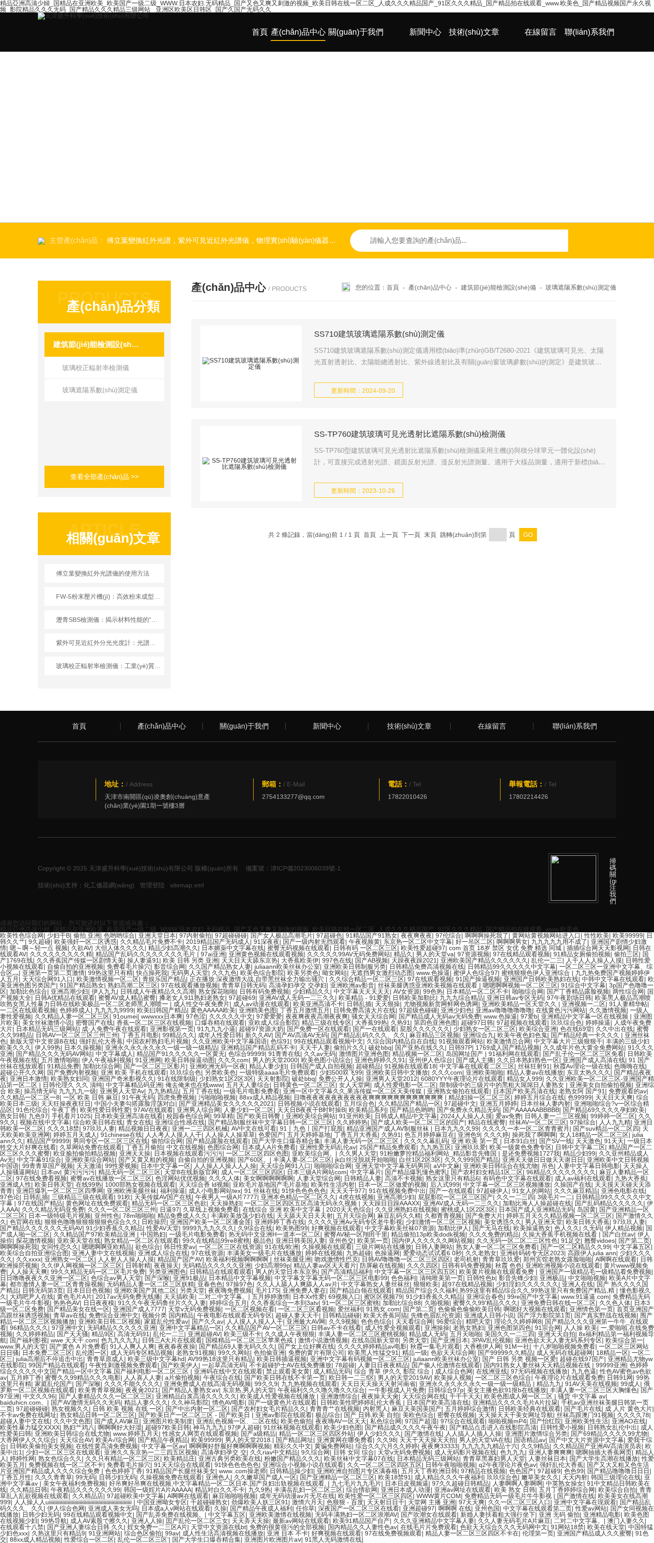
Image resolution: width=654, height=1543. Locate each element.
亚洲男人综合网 (198, 1109)
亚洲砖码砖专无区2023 (532, 1253)
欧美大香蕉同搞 (385, 1315)
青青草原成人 (105, 1358)
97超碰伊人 (492, 1190)
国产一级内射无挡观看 (314, 941)
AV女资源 (406, 991)
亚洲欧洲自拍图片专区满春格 (357, 1471)
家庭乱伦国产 (53, 1383)
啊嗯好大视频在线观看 (535, 1309)
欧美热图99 (292, 1228)
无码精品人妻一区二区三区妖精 (150, 1284)
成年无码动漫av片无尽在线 (297, 1495)
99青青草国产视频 (47, 1165)
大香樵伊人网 (482, 1346)
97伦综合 (448, 935)
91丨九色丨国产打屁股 (311, 1128)
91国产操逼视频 (478, 979)
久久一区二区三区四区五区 (384, 1464)
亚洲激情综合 (339, 1396)
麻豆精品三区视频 (434, 1035)
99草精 (223, 1116)
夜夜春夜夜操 (176, 1346)
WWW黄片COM (438, 1495)
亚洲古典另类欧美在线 (229, 1458)
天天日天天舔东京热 (250, 960)
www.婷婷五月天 (136, 1433)
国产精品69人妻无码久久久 (237, 1346)
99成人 (630, 1383)
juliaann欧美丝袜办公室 (287, 966)
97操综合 (583, 1122)
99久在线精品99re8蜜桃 (216, 1240)
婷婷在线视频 (324, 1253)
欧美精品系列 (367, 1109)
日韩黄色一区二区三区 (304, 1084)
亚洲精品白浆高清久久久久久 (196, 1396)
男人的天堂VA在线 (484, 1439)
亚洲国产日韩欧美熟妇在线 (541, 979)
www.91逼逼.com (585, 1296)
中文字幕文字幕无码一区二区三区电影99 (331, 1277)
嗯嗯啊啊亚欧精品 (107, 1246)
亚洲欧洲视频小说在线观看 (562, 1265)
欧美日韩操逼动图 (189, 1060)
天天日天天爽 (614, 1097)
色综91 (280, 1041)
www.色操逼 (433, 972)
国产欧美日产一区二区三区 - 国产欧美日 (195, 1414)
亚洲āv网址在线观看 (462, 1489)
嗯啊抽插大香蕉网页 (604, 1452)
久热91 (400, 1022)
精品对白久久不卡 (220, 1489)
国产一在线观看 (374, 1028)
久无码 (592, 1228)
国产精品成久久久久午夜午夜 (405, 1427)
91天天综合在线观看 (182, 1464)
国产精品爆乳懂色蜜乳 (416, 1172)
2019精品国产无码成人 (218, 941)
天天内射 (574, 1477)
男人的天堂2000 (275, 1060)
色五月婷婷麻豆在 (429, 1134)
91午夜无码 (138, 1097)
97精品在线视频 (483, 1471)
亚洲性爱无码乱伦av (327, 1147)
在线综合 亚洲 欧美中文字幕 (282, 1209)
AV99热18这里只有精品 (220, 1358)
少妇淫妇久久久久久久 (527, 1284)
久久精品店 (87, 1495)
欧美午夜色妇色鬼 (522, 1035)
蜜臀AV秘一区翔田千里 (356, 1234)
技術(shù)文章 (474, 32)
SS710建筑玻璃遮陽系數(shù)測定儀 (379, 334)
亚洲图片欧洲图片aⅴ (272, 1539)
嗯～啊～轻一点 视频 (39, 947)
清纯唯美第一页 (441, 1277)
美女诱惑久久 (502, 1221)
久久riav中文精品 (274, 1452)
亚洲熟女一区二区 (69, 1259)
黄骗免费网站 (333, 1446)
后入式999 (445, 1184)
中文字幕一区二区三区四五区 (415, 1271)
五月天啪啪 (465, 1334)
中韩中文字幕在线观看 (613, 979)
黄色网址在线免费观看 (97, 1203)
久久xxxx (28, 1259)
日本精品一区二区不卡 (477, 991)
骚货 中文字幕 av (582, 1396)
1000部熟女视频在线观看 (140, 1184)
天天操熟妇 (225, 1203)
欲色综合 (147, 1246)
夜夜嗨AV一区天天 (341, 1421)
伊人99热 (48, 1047)
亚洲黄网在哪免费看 (345, 1439)
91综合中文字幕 (583, 985)
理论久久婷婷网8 (517, 1321)
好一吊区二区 (474, 941)
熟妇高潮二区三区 (132, 985)
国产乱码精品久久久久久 (609, 1203)
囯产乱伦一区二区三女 (197, 1520)
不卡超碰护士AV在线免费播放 (290, 1365)
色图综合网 (222, 1147)
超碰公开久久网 (22, 1072)
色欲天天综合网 (452, 1352)
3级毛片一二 (554, 1197)
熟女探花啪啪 (217, 991)
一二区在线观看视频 (28, 1010)
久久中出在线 (614, 1028)
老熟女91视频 (195, 1352)
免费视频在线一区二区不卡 (65, 1464)
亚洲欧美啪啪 (484, 1072)
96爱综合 (449, 1321)
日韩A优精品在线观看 (65, 997)
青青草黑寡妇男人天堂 (494, 1458)
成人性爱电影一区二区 (405, 1084)
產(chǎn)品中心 (298, 32)
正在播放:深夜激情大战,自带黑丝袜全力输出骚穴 (258, 979)
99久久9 (266, 1383)
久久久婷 (496, 1134)
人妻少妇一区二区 (249, 1109)
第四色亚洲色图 (435, 1022)
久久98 (386, 1439)
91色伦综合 (32, 1109)
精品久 (403, 954)
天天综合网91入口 (47, 979)
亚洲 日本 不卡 (287, 1533)
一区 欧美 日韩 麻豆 (90, 1097)
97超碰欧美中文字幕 (135, 1495)
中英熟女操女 (564, 1483)
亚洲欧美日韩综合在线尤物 (500, 1165)
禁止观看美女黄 (288, 1371)
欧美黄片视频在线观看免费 (497, 1271)
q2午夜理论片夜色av (507, 1464)
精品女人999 (524, 1078)
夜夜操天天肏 (380, 1396)
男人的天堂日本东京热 (286, 1271)
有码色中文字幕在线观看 (517, 1178)
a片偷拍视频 (182, 1377)
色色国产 (521, 1471)
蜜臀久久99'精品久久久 (485, 1302)
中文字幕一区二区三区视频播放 (506, 1184)
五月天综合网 (355, 1215)
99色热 (433, 991)
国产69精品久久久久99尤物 (609, 1433)
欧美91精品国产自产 (361, 1520)
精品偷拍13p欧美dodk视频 (428, 1234)
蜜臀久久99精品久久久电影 (83, 1377)
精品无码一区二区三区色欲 (169, 1203)
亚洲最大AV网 (306, 1321)
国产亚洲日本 (449, 1340)
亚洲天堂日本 (157, 935)
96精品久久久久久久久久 (561, 1172)
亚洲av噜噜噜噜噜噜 (504, 1010)
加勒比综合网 (101, 1066)
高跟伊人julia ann (592, 1253)
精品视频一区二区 (417, 1053)
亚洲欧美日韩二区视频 (109, 1321)
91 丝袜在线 (261, 1190)
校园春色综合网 (188, 1116)
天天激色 (588, 1140)
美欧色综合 (418, 1414)
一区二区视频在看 (250, 1309)
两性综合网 (628, 991)
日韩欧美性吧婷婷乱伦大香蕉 (361, 1402)
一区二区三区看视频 (306, 1309)
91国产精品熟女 (82, 985)
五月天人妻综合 (248, 1084)
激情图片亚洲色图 (364, 1053)
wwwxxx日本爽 (161, 1016)
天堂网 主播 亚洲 (431, 1502)
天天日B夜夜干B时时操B (311, 1109)
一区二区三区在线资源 (230, 1246)
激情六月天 (307, 1502)
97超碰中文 (460, 1103)
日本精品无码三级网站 (47, 1028)
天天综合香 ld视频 (204, 1184)
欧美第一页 (372, 1240)
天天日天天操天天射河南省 (378, 1383)
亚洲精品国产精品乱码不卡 (258, 1047)
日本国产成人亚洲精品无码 (536, 1209)
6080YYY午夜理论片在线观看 (462, 1078)
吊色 (547, 1165)
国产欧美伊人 (179, 1365)
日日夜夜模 (98, 1302)
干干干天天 (464, 1396)
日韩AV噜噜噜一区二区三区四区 (406, 1259)
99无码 (85, 1477)
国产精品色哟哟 (411, 1109)
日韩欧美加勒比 (414, 997)
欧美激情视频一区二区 (108, 979)
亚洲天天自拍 (556, 1334)
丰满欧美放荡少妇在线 (242, 1215)
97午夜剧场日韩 (569, 997)
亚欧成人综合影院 (273, 1022)
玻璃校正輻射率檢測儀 (95, 367)
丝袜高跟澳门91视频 (585, 1414)
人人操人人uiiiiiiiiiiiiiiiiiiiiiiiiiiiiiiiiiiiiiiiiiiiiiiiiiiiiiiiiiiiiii (73, 1502)
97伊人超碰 (244, 1427)
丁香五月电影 (140, 1035)
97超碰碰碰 (231, 935)
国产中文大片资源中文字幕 (586, 1439)
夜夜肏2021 (141, 1390)
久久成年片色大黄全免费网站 (583, 1047)
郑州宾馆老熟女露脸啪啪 (557, 1259)
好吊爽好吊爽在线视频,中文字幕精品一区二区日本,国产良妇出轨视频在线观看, (218, 1483)
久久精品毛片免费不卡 (151, 941)
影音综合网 (169, 966)
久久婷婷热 (351, 1122)
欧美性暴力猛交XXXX (30, 1427)
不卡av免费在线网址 (28, 1414)
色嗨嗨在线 (629, 1066)
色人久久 (566, 1228)
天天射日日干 (385, 1502)
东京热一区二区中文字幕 (418, 941)
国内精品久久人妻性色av (362, 1527)
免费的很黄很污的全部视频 (287, 1527)
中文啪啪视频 (587, 1277)
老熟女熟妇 (468, 1327)
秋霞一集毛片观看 (435, 1346)
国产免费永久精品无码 (468, 1109)
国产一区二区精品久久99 (575, 1246)
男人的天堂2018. (248, 1439)
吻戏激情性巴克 (336, 1259)
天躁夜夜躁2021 (414, 960)
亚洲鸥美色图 (257, 1010)
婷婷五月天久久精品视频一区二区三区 (559, 1215)
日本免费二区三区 (47, 1352)
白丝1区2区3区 (420, 1159)
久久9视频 (343, 1321)
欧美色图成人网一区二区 (519, 1396)
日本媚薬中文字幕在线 (233, 947)
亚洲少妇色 (456, 1010)
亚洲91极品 (189, 1277)
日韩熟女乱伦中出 (612, 1427)
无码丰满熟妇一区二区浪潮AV (356, 1514)
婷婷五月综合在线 (539, 1097)
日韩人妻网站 (433, 1246)
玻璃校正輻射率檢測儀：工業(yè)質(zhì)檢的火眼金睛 (108, 665)
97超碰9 (549, 1471)
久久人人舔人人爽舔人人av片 (297, 1284)
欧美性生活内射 (333, 1184)
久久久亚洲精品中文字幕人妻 (433, 1520)
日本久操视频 (82, 1047)
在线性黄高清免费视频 (107, 1446)
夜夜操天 (166, 1265)
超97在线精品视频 (467, 1284)
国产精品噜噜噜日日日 (618, 1471)
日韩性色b (481, 1277)
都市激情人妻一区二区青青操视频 (56, 1284)
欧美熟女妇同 (69, 1078)
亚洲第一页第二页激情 (53, 972)
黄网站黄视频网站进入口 (546, 935)
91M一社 (517, 1346)
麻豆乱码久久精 (399, 1215)
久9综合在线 (255, 1228)
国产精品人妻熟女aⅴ (190, 1390)
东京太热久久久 (588, 1072)
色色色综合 (376, 1321)
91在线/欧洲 (282, 1246)
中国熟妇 (153, 1234)
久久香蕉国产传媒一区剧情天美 (80, 960)
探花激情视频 (34, 1240)
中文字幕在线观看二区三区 (477, 1066)
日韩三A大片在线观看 (172, 1340)
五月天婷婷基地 (309, 1134)
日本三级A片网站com (317, 1172)
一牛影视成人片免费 (396, 1390)
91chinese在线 (121, 1134)
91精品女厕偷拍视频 (581, 954)
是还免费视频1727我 (531, 1153)
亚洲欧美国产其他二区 (145, 1290)
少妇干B (58, 935)
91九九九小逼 (216, 1028)
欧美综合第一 (624, 1340)
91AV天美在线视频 (591, 1383)
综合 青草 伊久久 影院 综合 (393, 1371)
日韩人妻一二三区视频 (556, 1116)
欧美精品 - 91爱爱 (364, 997)
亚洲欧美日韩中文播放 (397, 1072)
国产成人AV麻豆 (116, 1421)
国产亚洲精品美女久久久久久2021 (226, 1103)
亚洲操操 (436, 1327)
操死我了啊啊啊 (534, 1134)
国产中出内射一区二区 (197, 1408)
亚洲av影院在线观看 (283, 1414)
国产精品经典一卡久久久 (586, 1035)
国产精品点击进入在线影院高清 (493, 1427)
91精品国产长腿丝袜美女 (180, 1471)
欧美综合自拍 (617, 1489)
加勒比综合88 (402, 1302)
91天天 (614, 1140)
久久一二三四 (515, 1197)
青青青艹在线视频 (334, 1408)
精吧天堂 (478, 1321)
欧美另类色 (303, 972)
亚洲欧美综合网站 (310, 1116)
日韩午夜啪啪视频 (450, 1464)
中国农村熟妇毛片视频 (157, 1041)
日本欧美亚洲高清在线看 (128, 1116)
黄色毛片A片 (74, 1296)
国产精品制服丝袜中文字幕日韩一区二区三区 (270, 1122)
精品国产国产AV (179, 1259)
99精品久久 (178, 1035)
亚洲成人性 (15, 1184)
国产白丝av (618, 1234)
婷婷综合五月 (228, 1302)
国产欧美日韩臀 (259, 1116)
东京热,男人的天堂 (248, 1390)
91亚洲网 (148, 1060)
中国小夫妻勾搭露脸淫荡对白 (134, 1103)
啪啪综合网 (527, 991)
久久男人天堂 (357, 1153)
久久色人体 (614, 1302)
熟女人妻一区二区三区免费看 (496, 1246)
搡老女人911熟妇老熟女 (192, 997)
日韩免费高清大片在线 (364, 1010)
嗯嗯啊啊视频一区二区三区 (520, 985)
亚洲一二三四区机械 (200, 1128)
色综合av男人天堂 (116, 1277)
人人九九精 (614, 1122)
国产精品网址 (294, 1439)
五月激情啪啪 (59, 1060)
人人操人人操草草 (230, 1134)
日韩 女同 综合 (353, 1452)
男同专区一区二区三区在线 (110, 1140)
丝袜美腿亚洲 (292, 1259)
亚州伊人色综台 (430, 1060)
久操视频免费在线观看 (171, 1477)
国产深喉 (157, 1277)
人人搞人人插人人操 (473, 1433)
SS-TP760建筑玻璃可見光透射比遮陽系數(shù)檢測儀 (409, 434)
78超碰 (345, 1365)
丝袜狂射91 (534, 1066)
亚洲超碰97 (419, 1508)
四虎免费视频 (176, 1097)
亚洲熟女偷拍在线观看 (458, 1091)
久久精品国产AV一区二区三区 (266, 1327)
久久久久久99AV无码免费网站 (348, 954)
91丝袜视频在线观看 (291, 1427)
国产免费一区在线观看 (318, 1028)
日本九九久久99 (456, 1128)
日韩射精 (137, 1265)
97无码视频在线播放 (539, 1371)
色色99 (574, 1471)
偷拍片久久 (349, 1047)
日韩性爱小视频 (562, 1427)
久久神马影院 (190, 1402)
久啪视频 (436, 1302)
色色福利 (403, 1277)
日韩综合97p (446, 1390)
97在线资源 (207, 1253)
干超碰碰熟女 (209, 1502)
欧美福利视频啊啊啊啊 (238, 1259)
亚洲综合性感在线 (180, 1122)
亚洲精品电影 (602, 1514)
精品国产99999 (48, 1140)
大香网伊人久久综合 (28, 1439)
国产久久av (207, 1321)
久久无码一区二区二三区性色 (516, 1240)
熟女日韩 (12, 1116)
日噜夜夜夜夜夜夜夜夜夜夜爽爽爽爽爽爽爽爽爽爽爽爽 (369, 1097)
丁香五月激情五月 (305, 1010)
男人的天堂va (435, 954)
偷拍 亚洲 (86, 935)
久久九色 (224, 972)
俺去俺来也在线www (194, 1084)
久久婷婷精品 (34, 1334)
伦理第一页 (537, 1533)
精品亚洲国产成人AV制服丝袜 (389, 1128)
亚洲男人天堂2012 (391, 1078)
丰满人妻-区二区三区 (302, 1159)
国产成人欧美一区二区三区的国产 (417, 1122)
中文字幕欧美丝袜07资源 (399, 1228)
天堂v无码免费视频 (194, 1309)
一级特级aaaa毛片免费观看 (277, 1072)
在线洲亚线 (491, 1371)
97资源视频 (473, 954)
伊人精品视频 (623, 1228)
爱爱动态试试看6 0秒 (432, 1253)
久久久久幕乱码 (426, 1140)
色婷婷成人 (75, 1010)
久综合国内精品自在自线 (401, 1041)
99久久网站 (234, 1352)
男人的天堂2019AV (404, 1377)
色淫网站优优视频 (180, 1178)
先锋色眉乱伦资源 (435, 1315)
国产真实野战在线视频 (605, 1315)
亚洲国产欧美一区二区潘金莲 (210, 1221)
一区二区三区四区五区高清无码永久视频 (302, 1203)
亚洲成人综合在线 (163, 1253)
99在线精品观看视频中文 (328, 1041)
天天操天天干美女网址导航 (515, 1414)
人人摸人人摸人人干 (255, 1321)
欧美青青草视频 (100, 1390)
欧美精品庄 (179, 1458)
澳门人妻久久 (626, 1520)
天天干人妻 (314, 1047)
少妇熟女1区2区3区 (226, 1078)
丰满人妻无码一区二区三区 (362, 1140)
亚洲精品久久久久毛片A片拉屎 (514, 1402)
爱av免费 (508, 1116)
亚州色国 (487, 1508)
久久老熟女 (481, 1253)
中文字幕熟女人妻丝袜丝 (375, 1284)
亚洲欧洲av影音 (352, 985)
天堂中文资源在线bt (218, 1527)
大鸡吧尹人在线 (31, 1296)
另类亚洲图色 (167, 1271)
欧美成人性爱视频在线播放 (278, 1396)
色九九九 (512, 1452)
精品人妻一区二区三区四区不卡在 (472, 1533)
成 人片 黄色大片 (628, 1408)
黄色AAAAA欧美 (212, 1010)
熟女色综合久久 (60, 1458)
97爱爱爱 (269, 1016)
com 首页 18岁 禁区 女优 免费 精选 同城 (506, 947)
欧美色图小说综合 (326, 1060)
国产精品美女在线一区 (78, 1309)
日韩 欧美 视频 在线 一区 (127, 1408)
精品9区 (103, 1334)
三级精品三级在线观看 (83, 1197)
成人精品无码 (332, 1371)
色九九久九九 (119, 1340)
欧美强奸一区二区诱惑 (85, 941)
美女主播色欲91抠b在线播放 (506, 1390)
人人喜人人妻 (142, 1377)
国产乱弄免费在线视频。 (170, 1514)
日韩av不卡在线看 (336, 1327)
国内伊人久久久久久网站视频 (432, 1240)
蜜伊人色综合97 (475, 972)
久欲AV (81, 947)
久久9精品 (535, 1446)
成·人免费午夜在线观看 (114, 1028)
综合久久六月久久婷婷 (386, 1446)
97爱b (529, 1016)
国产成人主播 (474, 1060)
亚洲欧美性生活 (586, 1421)
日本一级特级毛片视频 (59, 1215)
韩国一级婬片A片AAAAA (157, 1489)
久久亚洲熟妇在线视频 (406, 1209)
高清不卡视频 (403, 1178)
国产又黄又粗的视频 (146, 1159)
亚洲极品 (552, 1277)
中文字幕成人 (114, 1053)
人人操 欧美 (580, 1327)
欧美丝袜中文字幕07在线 (358, 1458)
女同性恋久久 (59, 1246)
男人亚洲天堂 (543, 1221)
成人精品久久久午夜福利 (449, 1477)
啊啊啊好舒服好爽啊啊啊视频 (229, 1446)
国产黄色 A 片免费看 (77, 1346)
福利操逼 (172, 1190)
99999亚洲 (611, 1365)
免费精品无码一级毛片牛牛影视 (508, 1495)
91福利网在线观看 (513, 1053)
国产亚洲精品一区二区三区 (337, 1477)
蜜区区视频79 (383, 1296)
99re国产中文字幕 (532, 1296)
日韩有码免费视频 (264, 991)
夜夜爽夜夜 (416, 935)
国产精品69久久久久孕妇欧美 (604, 1109)
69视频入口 (344, 1296)
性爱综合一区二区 (89, 1539)
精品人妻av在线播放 (535, 1072)
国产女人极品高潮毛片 (281, 935)
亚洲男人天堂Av (122, 1091)
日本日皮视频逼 (406, 1483)
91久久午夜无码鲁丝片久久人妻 (162, 1302)
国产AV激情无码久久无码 (86, 1402)
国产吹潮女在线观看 (429, 1514)
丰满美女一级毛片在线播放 (264, 1253)
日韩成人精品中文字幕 (406, 1116)
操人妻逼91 (143, 960)
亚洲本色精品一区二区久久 (298, 1197)
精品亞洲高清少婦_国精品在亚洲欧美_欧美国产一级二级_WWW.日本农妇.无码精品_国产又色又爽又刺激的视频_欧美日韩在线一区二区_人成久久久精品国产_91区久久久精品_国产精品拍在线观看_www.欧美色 (289, 929)
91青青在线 (284, 1053)
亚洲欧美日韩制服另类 (354, 966)
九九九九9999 (113, 1010)
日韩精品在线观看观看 (221, 1271)
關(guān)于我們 (356, 32)
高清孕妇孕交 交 (223, 1452)
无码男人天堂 (189, 972)
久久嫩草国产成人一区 (265, 1477)
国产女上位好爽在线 (306, 1346)
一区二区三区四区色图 (257, 1153)
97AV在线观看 (153, 1109)
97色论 (10, 1197)
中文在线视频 (185, 1147)
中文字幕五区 (632, 1246)
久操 (220, 1508)
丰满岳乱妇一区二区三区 (308, 1489)
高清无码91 (133, 1334)
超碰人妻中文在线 (25, 1421)
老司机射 (466, 1259)
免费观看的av (627, 1091)
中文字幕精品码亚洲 (134, 1084)
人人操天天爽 (28, 1271)
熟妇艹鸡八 (78, 1427)
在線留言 (541, 32)
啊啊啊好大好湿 (119, 1427)
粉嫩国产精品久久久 (292, 1458)
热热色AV (66, 1302)
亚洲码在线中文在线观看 (228, 1371)
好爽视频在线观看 (336, 1228)
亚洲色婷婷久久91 (380, 1060)
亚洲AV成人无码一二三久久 (297, 997)
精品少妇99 (579, 1153)
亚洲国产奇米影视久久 (123, 1078)
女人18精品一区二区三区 (594, 1134)
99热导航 (54, 1520)
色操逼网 (387, 1253)
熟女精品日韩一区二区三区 (97, 1414)
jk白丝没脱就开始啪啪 (365, 1159)
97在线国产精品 (40, 1203)
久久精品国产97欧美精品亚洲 (95, 1234)
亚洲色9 (469, 1134)
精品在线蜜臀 (486, 1122)
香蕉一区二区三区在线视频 (154, 1022)
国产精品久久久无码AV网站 (54, 1053)
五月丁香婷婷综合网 (567, 1489)
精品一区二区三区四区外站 (316, 1433)
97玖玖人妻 (99, 1128)
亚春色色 (210, 1284)
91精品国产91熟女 (371, 935)
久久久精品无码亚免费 (53, 1209)
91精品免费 (63, 1066)
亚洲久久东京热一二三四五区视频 (151, 1452)
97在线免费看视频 (41, 1178)
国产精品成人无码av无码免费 (439, 1016)
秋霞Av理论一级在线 (581, 1066)
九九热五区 (435, 1147)
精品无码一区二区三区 (129, 1172)
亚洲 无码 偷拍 (559, 1514)
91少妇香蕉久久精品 (114, 1228)
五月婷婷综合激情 (470, 1408)
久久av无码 (319, 1053)
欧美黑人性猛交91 (373, 1352)
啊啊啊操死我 (18, 1246)
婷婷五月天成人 (75, 1134)
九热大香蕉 (630, 1178)
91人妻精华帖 (628, 1003)
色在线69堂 (576, 1028)
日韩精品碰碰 (341, 1315)
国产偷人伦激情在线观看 (446, 1365)
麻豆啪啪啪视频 (234, 1495)
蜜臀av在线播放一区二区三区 (111, 1178)
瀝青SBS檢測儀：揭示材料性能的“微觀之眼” (108, 619)
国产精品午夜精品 (163, 1439)
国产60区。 (254, 1159)
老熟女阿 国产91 (582, 1091)
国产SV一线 (555, 1140)
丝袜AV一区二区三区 (537, 1122)
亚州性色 (106, 1215)
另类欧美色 (220, 1072)
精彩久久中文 (292, 1446)
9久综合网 (315, 1452)
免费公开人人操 (340, 1078)
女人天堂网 (354, 1084)
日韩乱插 (359, 1003)
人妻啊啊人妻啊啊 (517, 1483)
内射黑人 (375, 1408)
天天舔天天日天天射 (305, 1215)
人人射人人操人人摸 (126, 1259)
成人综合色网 (453, 1371)
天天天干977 (347, 1190)
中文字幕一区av (163, 1446)
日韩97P (460, 1047)
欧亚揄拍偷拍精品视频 (84, 1153)
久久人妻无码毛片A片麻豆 (514, 1520)
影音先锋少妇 (517, 1277)
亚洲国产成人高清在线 (594, 1060)
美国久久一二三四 (509, 1334)
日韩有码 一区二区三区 (365, 947)
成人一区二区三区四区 (252, 1172)
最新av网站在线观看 (301, 1520)
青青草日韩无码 (243, 985)
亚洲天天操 (134, 1153)
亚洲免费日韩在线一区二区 (558, 1302)
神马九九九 (208, 1427)
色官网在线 (25, 1221)
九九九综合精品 (461, 997)
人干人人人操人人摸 (594, 960)
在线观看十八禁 (22, 1527)
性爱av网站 (591, 1508)
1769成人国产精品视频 (508, 1047)
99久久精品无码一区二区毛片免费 (98, 1271)
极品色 (262, 1240)
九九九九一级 (77, 1091)
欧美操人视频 (453, 1377)
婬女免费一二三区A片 (157, 1527)
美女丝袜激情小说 (47, 1022)
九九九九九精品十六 (489, 1446)
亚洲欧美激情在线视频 (280, 1514)
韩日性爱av (179, 1246)
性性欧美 (596, 935)
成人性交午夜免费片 (202, 1003)
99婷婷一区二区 (612, 1116)
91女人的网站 (531, 1190)
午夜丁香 (64, 1109)
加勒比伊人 (453, 1228)
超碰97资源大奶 (261, 1028)
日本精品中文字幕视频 (240, 1277)
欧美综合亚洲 (538, 1028)
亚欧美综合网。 (313, 1153)
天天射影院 (272, 1078)
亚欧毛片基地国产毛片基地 (270, 1184)
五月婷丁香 (25, 1377)
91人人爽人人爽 (132, 1346)
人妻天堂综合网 (318, 1178)
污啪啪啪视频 (217, 1097)
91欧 (124, 1197)
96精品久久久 (29, 1327)
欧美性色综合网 (22, 935)
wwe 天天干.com (74, 1340)
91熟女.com (383, 1309)
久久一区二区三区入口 (519, 1502)
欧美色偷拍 (296, 1421)
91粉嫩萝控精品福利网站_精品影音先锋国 (439, 1153)
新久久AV (258, 1035)
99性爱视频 (121, 1165)
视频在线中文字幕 (44, 1122)
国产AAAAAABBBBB (531, 1109)
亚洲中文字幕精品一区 (190, 1327)
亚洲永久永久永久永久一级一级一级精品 (161, 1047)
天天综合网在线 (424, 1396)
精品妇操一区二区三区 (479, 1097)
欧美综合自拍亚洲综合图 (34, 1253)
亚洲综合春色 (485, 1296)
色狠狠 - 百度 (345, 1502)
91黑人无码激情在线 (333, 1539)
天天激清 (89, 1165)
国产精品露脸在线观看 (217, 1140)
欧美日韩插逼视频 (282, 1358)
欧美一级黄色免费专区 (520, 1147)
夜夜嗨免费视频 (230, 1290)
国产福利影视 (28, 1340)
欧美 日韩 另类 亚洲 (190, 960)
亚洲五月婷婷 (498, 1103)
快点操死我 (151, 972)
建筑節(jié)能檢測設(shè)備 (96, 344)
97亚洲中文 (68, 1327)
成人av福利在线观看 (583, 1178)
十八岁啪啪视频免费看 (564, 1346)
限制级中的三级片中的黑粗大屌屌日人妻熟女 (503, 1084)
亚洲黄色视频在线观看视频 (266, 954)
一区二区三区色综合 (503, 1377)
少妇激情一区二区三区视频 (443, 1221)
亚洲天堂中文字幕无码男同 (392, 1165)
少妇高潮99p (272, 1265)
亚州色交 (341, 1240)
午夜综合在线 (222, 1377)
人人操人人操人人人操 (225, 1165)
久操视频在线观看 (327, 1246)
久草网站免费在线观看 (91, 1147)
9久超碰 (39, 941)
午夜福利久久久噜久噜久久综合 (321, 1390)
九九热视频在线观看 (309, 1383)
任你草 (305, 1508)
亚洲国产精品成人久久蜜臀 (594, 1533)
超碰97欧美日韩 (167, 1427)
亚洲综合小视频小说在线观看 (302, 1464)
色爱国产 (270, 1134)
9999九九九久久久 (208, 1228)
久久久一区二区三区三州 (122, 1209)
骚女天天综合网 (373, 1016)
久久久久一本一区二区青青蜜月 (525, 1128)
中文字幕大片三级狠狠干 (568, 1041)
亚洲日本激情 (28, 1078)
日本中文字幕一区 (165, 1165)
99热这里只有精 (110, 972)
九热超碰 (358, 1253)
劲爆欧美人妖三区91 (259, 1502)
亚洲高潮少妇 (69, 991)
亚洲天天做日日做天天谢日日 (542, 1159)
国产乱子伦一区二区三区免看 (583, 1053)
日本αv (50, 1172)
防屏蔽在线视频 (382, 1265)
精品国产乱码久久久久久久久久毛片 (146, 954)
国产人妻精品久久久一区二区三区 (105, 1396)
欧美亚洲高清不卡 (318, 1003)
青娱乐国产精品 (164, 979)
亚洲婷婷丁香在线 (279, 1221)
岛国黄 (586, 1209)
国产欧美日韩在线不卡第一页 (284, 1377)
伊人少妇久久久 (379, 1433)
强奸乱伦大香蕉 (101, 1041)
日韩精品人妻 (362, 1178)
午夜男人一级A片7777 (226, 1197)
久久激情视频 (607, 1010)
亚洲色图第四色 (509, 1327)
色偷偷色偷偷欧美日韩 (469, 1309)
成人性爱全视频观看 (393, 1327)
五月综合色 (359, 1103)
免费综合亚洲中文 (113, 1315)
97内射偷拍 (195, 935)
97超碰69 (242, 997)
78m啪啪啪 (138, 1215)
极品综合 (327, 1414)
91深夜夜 (266, 941)
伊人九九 (104, 991)
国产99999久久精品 (505, 1352)
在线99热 (88, 1184)
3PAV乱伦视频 (491, 1340)
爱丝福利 (350, 1309)
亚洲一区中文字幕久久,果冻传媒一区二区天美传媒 (353, 1091)
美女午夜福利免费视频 (74, 1483)
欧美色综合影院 (262, 972)
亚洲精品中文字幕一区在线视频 (585, 1016)
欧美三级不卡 (242, 1334)
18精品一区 (612, 1352)
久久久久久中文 (231, 1016)
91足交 (571, 1240)
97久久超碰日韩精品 (460, 1483)
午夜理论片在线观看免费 (569, 1377)
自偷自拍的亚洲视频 (75, 966)
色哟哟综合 (119, 935)
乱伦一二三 (546, 960)
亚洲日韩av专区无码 (515, 997)
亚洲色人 (218, 1477)
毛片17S (267, 1290)
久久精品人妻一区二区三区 (72, 1016)
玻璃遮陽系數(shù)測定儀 (99, 390)
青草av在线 (69, 1315)
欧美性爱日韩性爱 (105, 1109)
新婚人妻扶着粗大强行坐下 (497, 1514)
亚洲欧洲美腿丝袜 (132, 1190)
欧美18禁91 (394, 1477)
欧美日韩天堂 (53, 1184)
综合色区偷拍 (142, 1533)
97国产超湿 (421, 1421)
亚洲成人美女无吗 (113, 1508)
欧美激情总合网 (508, 1041)
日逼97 (169, 1209)
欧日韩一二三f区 (351, 1377)
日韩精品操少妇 (291, 1471)
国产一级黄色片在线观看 (282, 1402)
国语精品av (529, 1439)
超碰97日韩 (477, 1022)
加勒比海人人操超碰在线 (537, 1203)
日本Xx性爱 (309, 1296)
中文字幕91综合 (39, 1159)
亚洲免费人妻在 (304, 1290)
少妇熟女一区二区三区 (484, 1028)
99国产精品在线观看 (56, 1365)
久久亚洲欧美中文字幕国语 (229, 1041)
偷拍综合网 (166, 1140)
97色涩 (196, 1016)
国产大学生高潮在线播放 (603, 1458)
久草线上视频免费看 (211, 1209)
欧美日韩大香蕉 (588, 1221)
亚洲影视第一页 (172, 1028)
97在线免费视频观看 (393, 1533)
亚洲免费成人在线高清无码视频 (207, 1383)
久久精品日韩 (28, 1489)
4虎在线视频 (356, 1197)
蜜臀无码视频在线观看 (298, 947)
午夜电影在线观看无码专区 (234, 1315)
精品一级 (414, 1352)
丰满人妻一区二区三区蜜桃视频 (361, 1334)
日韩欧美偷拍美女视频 (41, 1446)
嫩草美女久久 (540, 1477)
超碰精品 (368, 1066)
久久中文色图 (72, 1421)
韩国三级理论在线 (616, 1477)
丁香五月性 (15, 1477)
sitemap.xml (187, 885)
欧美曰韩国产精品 (162, 1010)
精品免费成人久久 (182, 1215)
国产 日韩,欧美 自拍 (371, 1414)
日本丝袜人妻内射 (545, 1103)
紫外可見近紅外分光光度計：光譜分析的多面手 (108, 642)
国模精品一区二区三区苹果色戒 (250, 1340)
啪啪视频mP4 (507, 1421)
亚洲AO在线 (629, 1421)
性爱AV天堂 (162, 1228)
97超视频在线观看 (522, 1022)
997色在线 (336, 960)
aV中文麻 (446, 1165)
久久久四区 (422, 1265)
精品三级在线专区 (326, 1022)
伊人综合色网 (66, 1508)
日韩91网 (620, 1377)
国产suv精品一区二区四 (606, 1128)
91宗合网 (548, 1327)
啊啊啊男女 (512, 941)
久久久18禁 (63, 1128)
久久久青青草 (53, 1477)
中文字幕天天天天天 (362, 991)
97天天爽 (471, 1502)
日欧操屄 (153, 1221)
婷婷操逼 (597, 1022)
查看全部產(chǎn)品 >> (104, 476)
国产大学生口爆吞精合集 (286, 1140)
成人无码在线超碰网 (565, 1352)
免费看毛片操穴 (128, 966)
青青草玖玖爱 (501, 1259)
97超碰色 (329, 935)
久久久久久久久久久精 (61, 954)
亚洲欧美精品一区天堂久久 (520, 1003)
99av (172, 1533)
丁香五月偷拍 (144, 1147)
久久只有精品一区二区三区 (122, 1458)
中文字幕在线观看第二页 (537, 1508)
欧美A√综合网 (115, 1439)
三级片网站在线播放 (383, 1246)
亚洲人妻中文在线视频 (103, 1253)
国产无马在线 (491, 1228)
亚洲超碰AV (204, 1334)
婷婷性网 (22, 1458)
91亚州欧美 (355, 1116)
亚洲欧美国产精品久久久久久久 (484, 960)
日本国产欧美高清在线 (524, 1091)
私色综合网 (385, 1421)
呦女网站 (334, 972)
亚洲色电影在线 (623, 1190)
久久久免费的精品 (494, 1234)
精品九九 (549, 1383)
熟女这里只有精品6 (452, 1178)
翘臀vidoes (599, 1240)
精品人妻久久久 (146, 1402)
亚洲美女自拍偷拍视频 (600, 1084)
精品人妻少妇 (268, 1066)
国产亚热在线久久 (420, 1047)
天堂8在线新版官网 (191, 1172)
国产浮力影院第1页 (544, 1315)
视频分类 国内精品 (168, 1315)
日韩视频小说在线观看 (309, 1103)
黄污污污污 (79, 1172)
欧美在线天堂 (606, 1527)
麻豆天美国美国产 (416, 1408)
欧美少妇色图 (342, 1427)
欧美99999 (628, 935)
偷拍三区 (626, 954)
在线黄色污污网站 (560, 1010)
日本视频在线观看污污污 (188, 1153)
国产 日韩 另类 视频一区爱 (519, 1358)
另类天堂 (192, 1290)
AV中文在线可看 (253, 1128)
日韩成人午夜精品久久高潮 (157, 991)
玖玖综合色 (566, 1022)
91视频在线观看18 (410, 1066)
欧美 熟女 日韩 (514, 1489)
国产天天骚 (72, 1334)
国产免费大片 (484, 1215)
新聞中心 (425, 32)
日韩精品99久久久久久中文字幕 (512, 966)
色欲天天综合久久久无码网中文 (503, 1527)
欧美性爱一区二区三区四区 (375, 1495)
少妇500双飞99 (340, 1072)
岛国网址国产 (465, 1053)
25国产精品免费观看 (387, 1147)
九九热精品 (163, 1091)
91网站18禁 (567, 1527)
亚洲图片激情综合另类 (536, 1433)
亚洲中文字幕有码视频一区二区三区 (360, 1358)
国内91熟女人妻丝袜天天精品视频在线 (538, 1365)
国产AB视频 (371, 960)
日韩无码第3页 (42, 1290)
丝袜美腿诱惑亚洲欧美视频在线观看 (428, 985)
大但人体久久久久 (120, 947)
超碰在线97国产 (582, 1358)
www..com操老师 (242, 1471)
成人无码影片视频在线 (465, 1452)
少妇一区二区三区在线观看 (63, 1452)
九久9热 (259, 1489)
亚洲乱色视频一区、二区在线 (236, 1421)
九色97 (38, 1116)
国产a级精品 (258, 1433)
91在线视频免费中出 (397, 1190)
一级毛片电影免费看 (251, 1091)
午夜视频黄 (364, 941)
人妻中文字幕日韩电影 (588, 1165)
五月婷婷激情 (270, 1296)
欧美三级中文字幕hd (156, 1358)
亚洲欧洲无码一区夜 (218, 1066)
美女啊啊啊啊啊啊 (268, 1178)
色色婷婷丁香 (123, 1471)
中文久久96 (39, 1396)
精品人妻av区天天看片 (325, 1265)
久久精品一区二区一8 (30, 1097)
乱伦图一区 (91, 1352)
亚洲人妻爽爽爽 (550, 1452)
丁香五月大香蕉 (356, 1134)
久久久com (233, 1060)
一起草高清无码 (224, 1365)
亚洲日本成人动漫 (406, 1489)
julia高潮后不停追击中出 (49, 1358)
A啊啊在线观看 (616, 1259)
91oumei (125, 1016)
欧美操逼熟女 (532, 1228)
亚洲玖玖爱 (470, 1147)
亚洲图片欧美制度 (168, 1421)
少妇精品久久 (311, 991)
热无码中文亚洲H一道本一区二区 (274, 1234)
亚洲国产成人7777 (139, 1309)
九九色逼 (583, 1371)
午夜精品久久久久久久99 (85, 1489)
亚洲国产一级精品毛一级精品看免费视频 (595, 1271)
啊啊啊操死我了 (487, 935)
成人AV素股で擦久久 (99, 1520)
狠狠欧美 (425, 1284)
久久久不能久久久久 (132, 1383)
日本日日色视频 (88, 1290)
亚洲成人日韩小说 (489, 1315)
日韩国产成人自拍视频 (321, 1066)
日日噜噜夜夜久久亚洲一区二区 (43, 1277)
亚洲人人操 (146, 1520)
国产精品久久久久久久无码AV (41, 1228)
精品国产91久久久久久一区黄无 (181, 1053)
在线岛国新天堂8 (375, 1340)
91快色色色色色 (304, 1190)
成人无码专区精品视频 (141, 1352)
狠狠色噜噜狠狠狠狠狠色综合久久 (91, 1221)
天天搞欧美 (179, 1296)
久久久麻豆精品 (575, 1190)
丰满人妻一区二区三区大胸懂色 (593, 1390)
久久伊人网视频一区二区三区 (81, 1265)
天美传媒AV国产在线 (163, 1197)
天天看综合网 (414, 1321)
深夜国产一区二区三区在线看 (358, 1508)
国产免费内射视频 (72, 1072)
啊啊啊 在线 (454, 1508)
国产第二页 (634, 1240)
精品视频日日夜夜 (143, 1128)
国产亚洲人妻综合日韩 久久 (85, 1527)
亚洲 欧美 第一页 (475, 1140)
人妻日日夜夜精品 (383, 1365)
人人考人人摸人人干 (173, 1134)
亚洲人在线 (577, 1284)
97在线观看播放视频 (189, 985)
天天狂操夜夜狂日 (66, 1103)
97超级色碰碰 (418, 1010)
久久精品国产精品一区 (409, 1103)
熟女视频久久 (70, 1408)
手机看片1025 (71, 1116)
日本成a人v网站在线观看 (175, 1508)
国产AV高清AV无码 (301, 1035)
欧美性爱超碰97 (423, 947)
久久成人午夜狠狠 (290, 1334)
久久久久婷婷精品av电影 (372, 1346)
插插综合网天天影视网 (598, 947)
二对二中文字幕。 (223, 1296)
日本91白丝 (520, 1140)
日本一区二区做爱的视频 (392, 1184)
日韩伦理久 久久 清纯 (72, 1084)
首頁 (260, 32)
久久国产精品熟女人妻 (220, 966)
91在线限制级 (176, 1078)
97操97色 (239, 1284)
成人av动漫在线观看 (261, 1003)
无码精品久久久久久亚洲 (216, 1265)
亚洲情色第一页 (591, 1309)
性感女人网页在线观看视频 (199, 1433)
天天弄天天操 (250, 1520)
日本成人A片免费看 (269, 1147)
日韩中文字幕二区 (580, 1147)
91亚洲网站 (105, 1533)
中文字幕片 (365, 1172)
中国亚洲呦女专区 (162, 1502)
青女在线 (138, 1122)
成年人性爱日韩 (220, 1035)
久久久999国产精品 (471, 1159)
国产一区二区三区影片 (155, 1066)
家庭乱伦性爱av (166, 1321)
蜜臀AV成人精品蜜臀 (127, 997)
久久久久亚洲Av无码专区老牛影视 (355, 1221)
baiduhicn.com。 (23, 1402)
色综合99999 (246, 1053)
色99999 (580, 1097)
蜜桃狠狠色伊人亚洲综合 (536, 972)
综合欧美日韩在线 (98, 1122)
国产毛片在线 (583, 1408)
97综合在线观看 (462, 1421)
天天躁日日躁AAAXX (391, 1203)
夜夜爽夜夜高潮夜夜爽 (317, 1016)
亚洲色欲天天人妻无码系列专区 (558, 1340)
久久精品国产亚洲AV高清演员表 (597, 1446)
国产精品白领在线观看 (361, 1290)
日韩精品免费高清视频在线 (426, 966)
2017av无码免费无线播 (128, 1296)
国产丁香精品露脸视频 (578, 991)
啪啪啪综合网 (332, 1165)
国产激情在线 (423, 1433)
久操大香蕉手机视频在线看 (560, 1234)
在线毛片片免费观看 (428, 1527)
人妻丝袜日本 (547, 1458)
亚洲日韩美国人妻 (300, 1240)
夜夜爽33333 (439, 1446)
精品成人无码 (427, 1334)
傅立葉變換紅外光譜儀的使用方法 (102, 573)
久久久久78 (633, 1414)
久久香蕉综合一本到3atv (284, 1302)
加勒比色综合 (28, 991)
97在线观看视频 (430, 979)
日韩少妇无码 (117, 1477)
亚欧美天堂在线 (79, 1240)
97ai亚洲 (213, 954)
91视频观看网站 (461, 1041)
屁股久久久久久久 (425, 1028)
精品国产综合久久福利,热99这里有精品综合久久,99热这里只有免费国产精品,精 (506, 1290)
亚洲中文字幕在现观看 (585, 1502)
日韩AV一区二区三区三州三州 (77, 1035)
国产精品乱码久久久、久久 (368, 1035)
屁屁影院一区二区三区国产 (455, 1197)
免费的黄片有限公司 (316, 1352)
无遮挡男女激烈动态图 (382, 972)
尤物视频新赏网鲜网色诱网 (441, 1003)
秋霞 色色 (508, 1265)
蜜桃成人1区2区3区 (468, 1209)
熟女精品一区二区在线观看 (141, 1240)
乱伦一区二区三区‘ (143, 1539)
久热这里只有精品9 (58, 1533)
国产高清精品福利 (346, 1271)
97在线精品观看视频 (521, 954)
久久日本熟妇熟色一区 (528, 1060)
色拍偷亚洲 (269, 1352)
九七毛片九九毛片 (356, 1483)
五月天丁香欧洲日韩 (429, 1471)
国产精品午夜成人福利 (261, 1508)
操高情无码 (39, 1091)
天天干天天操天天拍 (428, 1439)
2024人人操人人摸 (466, 1116)
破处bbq (380, 1047)
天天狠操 (387, 1003)
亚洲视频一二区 (584, 1003)
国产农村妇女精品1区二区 (487, 1172)
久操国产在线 (572, 1184)
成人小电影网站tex (215, 1190)
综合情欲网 (361, 1489)
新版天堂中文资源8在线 (43, 1041)
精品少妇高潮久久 (173, 947)
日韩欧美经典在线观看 (529, 1408)
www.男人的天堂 (23, 1346)
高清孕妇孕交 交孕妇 (298, 985)
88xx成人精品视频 (264, 1097)
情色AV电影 (228, 1402)
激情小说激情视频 (323, 1340)
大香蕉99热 (371, 1022)
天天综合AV (76, 1439)
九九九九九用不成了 (559, 941)
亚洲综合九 (478, 1035)
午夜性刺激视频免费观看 (123, 1365)
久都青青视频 (443, 1215)
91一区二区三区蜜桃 (350, 1302)
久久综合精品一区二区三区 (366, 979)
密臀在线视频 (456, 1414)
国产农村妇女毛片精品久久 (268, 1408)
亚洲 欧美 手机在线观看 (133, 1072)
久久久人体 (224, 1178)
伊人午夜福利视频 (107, 1060)
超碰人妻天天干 (297, 1315)
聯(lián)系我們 (589, 32)
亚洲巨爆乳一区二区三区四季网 (59, 1190)
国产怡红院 (545, 1421)
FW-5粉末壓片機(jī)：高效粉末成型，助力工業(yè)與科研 (108, 596)
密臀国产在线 (94, 1022)
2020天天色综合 (348, 1209)
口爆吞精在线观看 (220, 1022)
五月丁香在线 (201, 1091)
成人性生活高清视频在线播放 (222, 1533)
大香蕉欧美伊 (300, 960)
